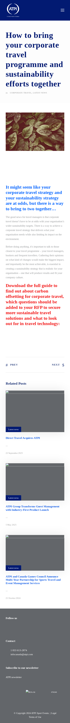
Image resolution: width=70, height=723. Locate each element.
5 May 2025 (11, 525)
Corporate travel (21, 93)
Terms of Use (35, 717)
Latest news (40, 93)
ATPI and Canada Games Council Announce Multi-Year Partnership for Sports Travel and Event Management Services (33, 580)
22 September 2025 (14, 453)
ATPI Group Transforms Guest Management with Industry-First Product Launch (32, 508)
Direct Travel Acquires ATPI (23, 438)
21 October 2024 (13, 598)
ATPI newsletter (14, 677)
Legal (53, 713)
